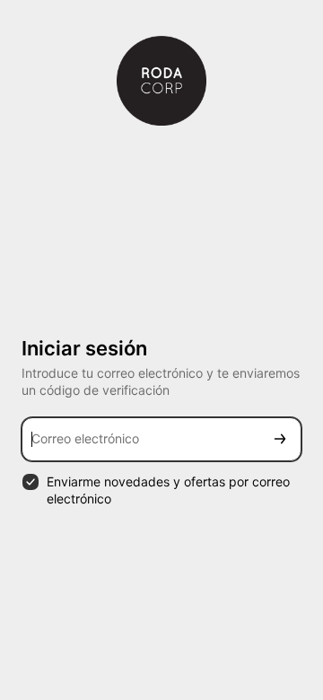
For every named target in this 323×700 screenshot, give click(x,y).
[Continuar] (280, 439)
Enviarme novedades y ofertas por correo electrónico (168, 490)
